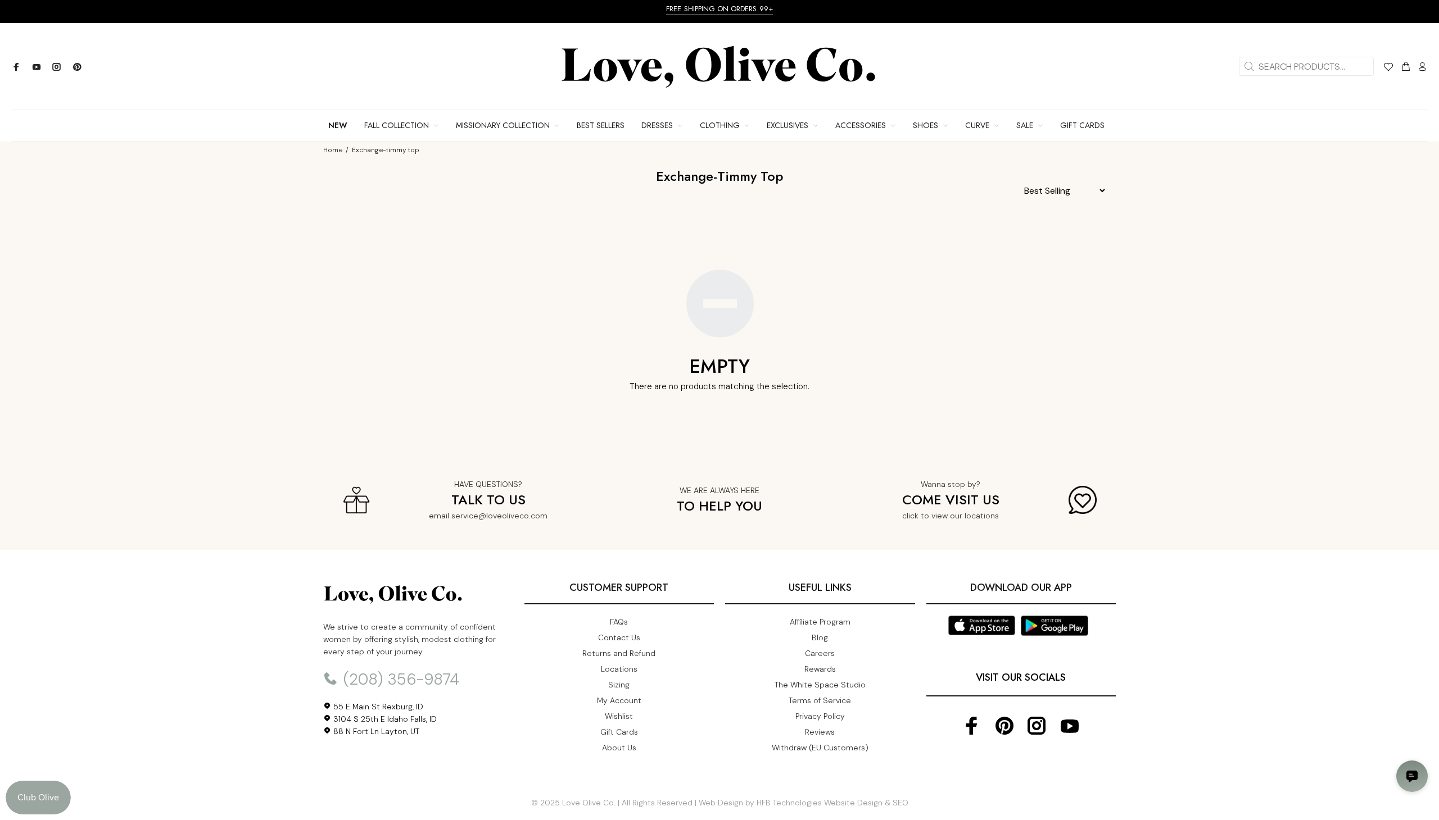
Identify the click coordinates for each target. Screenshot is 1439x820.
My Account (619, 700)
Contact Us (619, 637)
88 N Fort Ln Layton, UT (375, 731)
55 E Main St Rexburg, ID (377, 706)
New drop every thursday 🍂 (150, 8)
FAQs (619, 622)
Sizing (619, 685)
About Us (619, 747)
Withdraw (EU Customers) (820, 747)
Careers (820, 653)
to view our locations (960, 516)
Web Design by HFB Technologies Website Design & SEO (803, 803)
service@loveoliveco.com (499, 516)
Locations (619, 669)
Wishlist (619, 716)
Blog (820, 637)
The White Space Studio (820, 685)
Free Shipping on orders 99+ (926, 8)
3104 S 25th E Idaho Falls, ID (384, 719)
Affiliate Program (820, 622)
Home (332, 149)
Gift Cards (619, 732)
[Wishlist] (1388, 68)
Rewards (820, 669)
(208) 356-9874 (399, 679)
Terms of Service (820, 700)
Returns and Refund (618, 653)
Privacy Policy (820, 716)
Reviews (820, 732)
